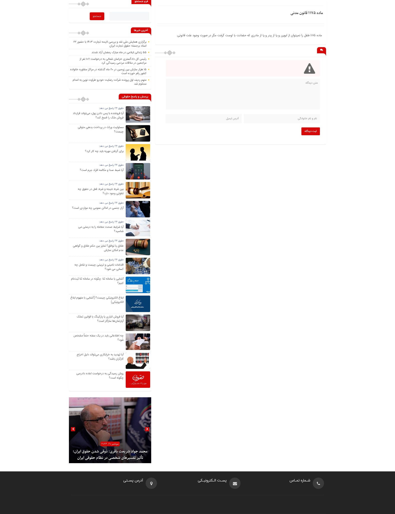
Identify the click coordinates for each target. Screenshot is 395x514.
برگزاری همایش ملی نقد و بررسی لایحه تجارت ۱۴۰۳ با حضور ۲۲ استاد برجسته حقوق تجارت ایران (109, 44)
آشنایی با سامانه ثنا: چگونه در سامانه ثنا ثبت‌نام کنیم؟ (97, 280)
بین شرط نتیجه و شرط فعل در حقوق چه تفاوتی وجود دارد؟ (101, 191)
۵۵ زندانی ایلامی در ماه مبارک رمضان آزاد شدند (119, 52)
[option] (110, 430)
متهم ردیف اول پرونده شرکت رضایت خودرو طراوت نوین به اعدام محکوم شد (109, 82)
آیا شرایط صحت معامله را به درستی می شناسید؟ (101, 229)
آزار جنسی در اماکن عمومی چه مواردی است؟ (98, 208)
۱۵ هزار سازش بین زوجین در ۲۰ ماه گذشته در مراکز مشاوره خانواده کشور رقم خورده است (108, 71)
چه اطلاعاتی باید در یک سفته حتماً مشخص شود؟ (98, 337)
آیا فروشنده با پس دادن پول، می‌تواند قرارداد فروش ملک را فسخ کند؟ (98, 115)
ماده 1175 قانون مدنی (306, 13)
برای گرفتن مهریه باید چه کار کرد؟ (104, 151)
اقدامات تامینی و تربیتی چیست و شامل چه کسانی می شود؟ (99, 266)
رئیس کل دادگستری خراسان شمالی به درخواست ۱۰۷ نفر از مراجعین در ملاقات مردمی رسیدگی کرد (113, 61)
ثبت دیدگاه (310, 131)
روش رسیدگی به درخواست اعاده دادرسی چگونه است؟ (100, 375)
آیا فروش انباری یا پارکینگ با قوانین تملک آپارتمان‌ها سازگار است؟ (100, 318)
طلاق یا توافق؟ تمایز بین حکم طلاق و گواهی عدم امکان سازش (98, 248)
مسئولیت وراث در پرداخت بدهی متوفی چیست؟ (101, 129)
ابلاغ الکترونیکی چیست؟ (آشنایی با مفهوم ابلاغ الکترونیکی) (97, 299)
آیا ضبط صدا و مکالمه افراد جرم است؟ (102, 170)
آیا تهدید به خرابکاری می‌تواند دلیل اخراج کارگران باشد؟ (100, 356)
